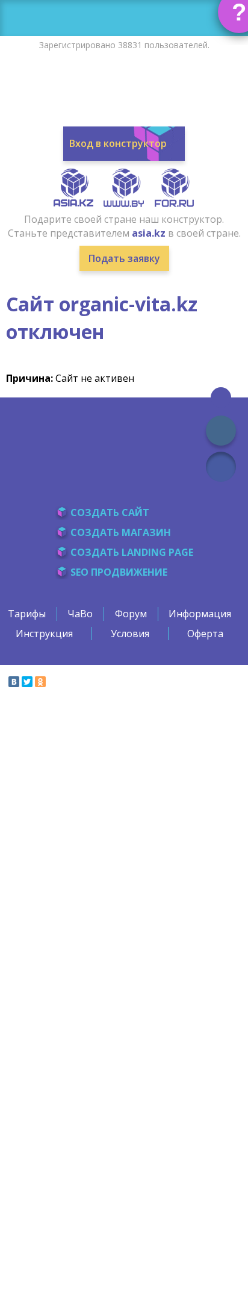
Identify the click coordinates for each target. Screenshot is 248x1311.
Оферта (205, 633)
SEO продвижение (118, 572)
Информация (200, 613)
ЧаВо (80, 613)
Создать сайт (109, 512)
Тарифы (27, 613)
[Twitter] (27, 681)
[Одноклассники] (40, 681)
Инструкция (44, 633)
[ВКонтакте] (13, 681)
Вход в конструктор (118, 143)
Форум (131, 613)
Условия (130, 633)
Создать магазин (120, 532)
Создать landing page (131, 552)
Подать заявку (124, 258)
